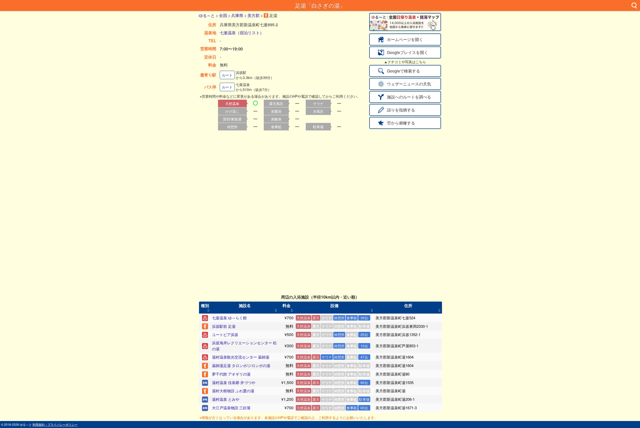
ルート (227, 74)
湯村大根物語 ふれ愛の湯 (233, 390)
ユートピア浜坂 (225, 334)
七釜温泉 (228, 32)
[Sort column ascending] (208, 311)
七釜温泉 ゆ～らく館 (229, 317)
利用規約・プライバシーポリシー (55, 424)
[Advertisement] (320, 167)
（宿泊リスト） (250, 32)
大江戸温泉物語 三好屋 (231, 407)
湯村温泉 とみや (225, 399)
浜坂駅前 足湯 (224, 326)
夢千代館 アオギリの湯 (231, 374)
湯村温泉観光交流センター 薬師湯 (240, 357)
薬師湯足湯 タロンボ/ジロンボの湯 (241, 365)
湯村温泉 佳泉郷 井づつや (233, 382)
